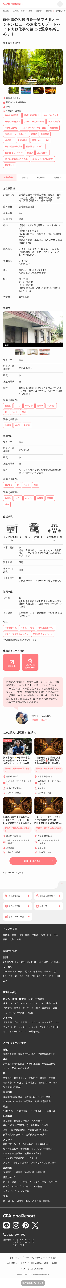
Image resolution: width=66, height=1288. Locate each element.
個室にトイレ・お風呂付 (25, 1078)
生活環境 (41, 177)
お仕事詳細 (8, 177)
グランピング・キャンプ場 (16, 1191)
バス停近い (8, 1101)
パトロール (34, 1022)
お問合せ (56, 1263)
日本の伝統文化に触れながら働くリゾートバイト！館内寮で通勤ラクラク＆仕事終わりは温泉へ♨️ (16, 820)
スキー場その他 (32, 1031)
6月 (27, 976)
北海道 (6, 935)
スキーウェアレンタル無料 (44, 1162)
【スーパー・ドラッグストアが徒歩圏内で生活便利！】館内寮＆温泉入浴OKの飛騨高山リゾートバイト (48, 820)
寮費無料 (7, 1078)
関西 (49, 935)
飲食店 (6, 1186)
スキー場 (53, 1182)
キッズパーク (9, 1027)
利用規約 (52, 1258)
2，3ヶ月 (31, 962)
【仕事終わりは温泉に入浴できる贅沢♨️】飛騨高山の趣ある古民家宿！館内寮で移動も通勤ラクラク (47, 760)
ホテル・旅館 (9, 1182)
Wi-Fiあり (18, 1082)
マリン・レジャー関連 (14, 1012)
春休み (47, 971)
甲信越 (35, 935)
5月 (22, 976)
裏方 (55, 1008)
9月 (44, 976)
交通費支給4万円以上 (13, 1134)
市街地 (46, 1201)
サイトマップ (15, 1258)
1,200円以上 (9, 1111)
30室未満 (40, 1172)
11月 (58, 976)
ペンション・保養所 (32, 1186)
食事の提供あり (10, 1149)
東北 (14, 935)
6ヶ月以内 (43, 962)
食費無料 (25, 1149)
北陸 (27, 935)
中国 (56, 935)
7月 (33, 976)
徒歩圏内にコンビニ (12, 1097)
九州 (12, 939)
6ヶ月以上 (55, 962)
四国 (5, 939)
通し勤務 (7, 1120)
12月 (5, 981)
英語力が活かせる (26, 1054)
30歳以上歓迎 (33, 1063)
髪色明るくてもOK (40, 1125)
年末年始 (37, 971)
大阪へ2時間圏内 (43, 1101)
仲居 (5, 1003)
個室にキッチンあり (48, 1082)
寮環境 (25, 177)
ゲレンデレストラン (49, 1027)
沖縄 (18, 939)
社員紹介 (22, 1263)
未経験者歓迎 (9, 1054)
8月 (39, 976)
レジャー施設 (39, 1182)
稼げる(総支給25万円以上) (15, 1125)
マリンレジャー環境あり (43, 1149)
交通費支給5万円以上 (36, 1134)
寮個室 (43, 1078)
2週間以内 (8, 962)
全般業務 (7, 1008)
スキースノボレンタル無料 (16, 1162)
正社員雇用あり (43, 1144)
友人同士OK (37, 1120)
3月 (10, 976)
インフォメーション (12, 1031)
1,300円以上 (23, 1111)
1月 (55, 971)
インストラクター (50, 1022)
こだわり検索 (19, 11)
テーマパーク (24, 1182)
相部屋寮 (7, 1082)
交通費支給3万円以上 (38, 1130)
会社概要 (11, 1263)
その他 (30, 1012)
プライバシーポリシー (35, 1258)
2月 (5, 976)
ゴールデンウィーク (12, 971)
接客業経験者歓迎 (46, 1054)
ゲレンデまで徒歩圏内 (14, 1158)
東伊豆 (49, 11)
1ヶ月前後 (20, 962)
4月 (16, 976)
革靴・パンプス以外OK (14, 1130)
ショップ (16, 1186)
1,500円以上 (51, 1111)
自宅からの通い (21, 1120)
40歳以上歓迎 (48, 1063)
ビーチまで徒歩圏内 (12, 1153)
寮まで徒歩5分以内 (12, 1087)
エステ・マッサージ (23, 1008)
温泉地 (20, 1201)
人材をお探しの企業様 (33, 1269)
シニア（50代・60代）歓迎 (16, 1068)
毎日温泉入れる (25, 1144)
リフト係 (7, 1022)
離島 (28, 1201)
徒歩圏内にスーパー (34, 1097)
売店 (55, 1003)
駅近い (49, 1097)
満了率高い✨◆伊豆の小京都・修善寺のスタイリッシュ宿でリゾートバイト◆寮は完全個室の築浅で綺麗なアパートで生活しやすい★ (16, 760)
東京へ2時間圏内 (24, 1101)
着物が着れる (9, 1144)
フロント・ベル (36, 1003)
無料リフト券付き (33, 1153)
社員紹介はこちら (41, 720)
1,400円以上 (37, 1111)
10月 (51, 976)
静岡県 (39, 11)
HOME (6, 11)
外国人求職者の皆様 (39, 1263)
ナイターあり (33, 1158)
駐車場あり (31, 1082)
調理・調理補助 (43, 1008)
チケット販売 (20, 1022)
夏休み (28, 971)
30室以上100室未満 (25, 1172)
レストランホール (18, 1003)
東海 (30, 11)
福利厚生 (58, 177)
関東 (21, 935)
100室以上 (8, 1172)
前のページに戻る (14, 872)
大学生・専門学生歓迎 (14, 1063)
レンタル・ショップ (27, 1027)
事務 (48, 1003)
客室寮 (52, 1078)
